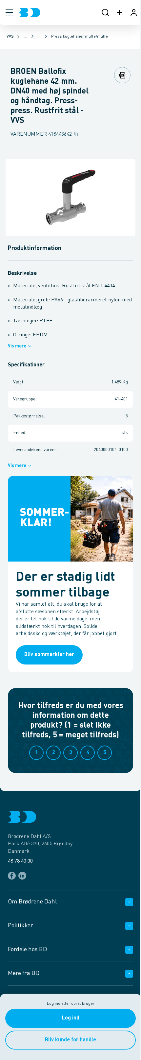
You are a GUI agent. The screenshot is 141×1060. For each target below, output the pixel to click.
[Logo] (29, 12)
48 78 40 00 (20, 861)
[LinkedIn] (22, 876)
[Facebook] (12, 876)
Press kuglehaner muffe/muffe (79, 37)
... (25, 37)
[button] (9, 12)
